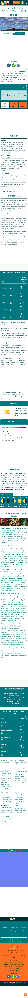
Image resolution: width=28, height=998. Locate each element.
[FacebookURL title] (9, 65)
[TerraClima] (22, 2)
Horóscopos (14, 931)
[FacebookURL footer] (9, 976)
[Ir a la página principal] (5, 3)
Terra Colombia (14, 927)
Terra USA (4, 931)
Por (24, 69)
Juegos (25, 931)
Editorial (18, 941)
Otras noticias (14, 935)
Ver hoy (19, 34)
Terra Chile (4, 927)
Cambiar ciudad (8, 34)
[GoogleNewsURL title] (18, 65)
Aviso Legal (6, 956)
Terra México (23, 927)
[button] (27, 3)
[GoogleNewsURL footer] (18, 976)
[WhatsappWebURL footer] (14, 976)
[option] (5, 105)
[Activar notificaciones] (25, 994)
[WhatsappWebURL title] (14, 65)
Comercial (10, 941)
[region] (14, 48)
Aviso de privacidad (15, 956)
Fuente (21, 71)
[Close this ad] (26, 989)
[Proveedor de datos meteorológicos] (14, 984)
